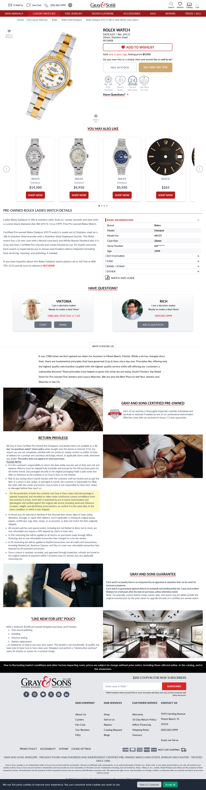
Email (63, 324)
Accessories (131, 13)
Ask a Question (153, 324)
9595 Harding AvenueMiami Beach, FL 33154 (173, 719)
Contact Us (169, 703)
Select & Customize (149, 784)
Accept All (170, 784)
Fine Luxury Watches (37, 19)
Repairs (170, 13)
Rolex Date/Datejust (71, 19)
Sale (153, 13)
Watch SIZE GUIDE (123, 278)
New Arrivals (14, 13)
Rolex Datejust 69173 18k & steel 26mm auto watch (112, 19)
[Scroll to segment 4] (107, 205)
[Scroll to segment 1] (99, 205)
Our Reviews (82, 730)
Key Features (116, 256)
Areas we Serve (169, 740)
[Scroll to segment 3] (104, 205)
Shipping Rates (140, 730)
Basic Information (120, 220)
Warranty (137, 714)
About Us (80, 714)
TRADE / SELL (193, 13)
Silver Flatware (103, 13)
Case (110, 261)
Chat (43, 324)
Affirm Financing (141, 724)
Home (20, 20)
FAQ (77, 735)
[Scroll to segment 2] (101, 205)
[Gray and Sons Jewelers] (103, 5)
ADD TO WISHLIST (140, 47)
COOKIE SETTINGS (81, 748)
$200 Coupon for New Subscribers (159, 678)
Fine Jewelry (73, 13)
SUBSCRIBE (174, 686)
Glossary (137, 735)
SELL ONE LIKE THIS (156, 67)
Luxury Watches (44, 13)
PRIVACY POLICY (28, 748)
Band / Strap (116, 266)
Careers (79, 719)
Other (111, 271)
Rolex (54, 19)
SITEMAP (63, 748)
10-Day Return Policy (144, 719)
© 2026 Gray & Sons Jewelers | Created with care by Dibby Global (103, 779)
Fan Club (80, 724)
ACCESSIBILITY (48, 748)
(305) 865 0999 (169, 730)
